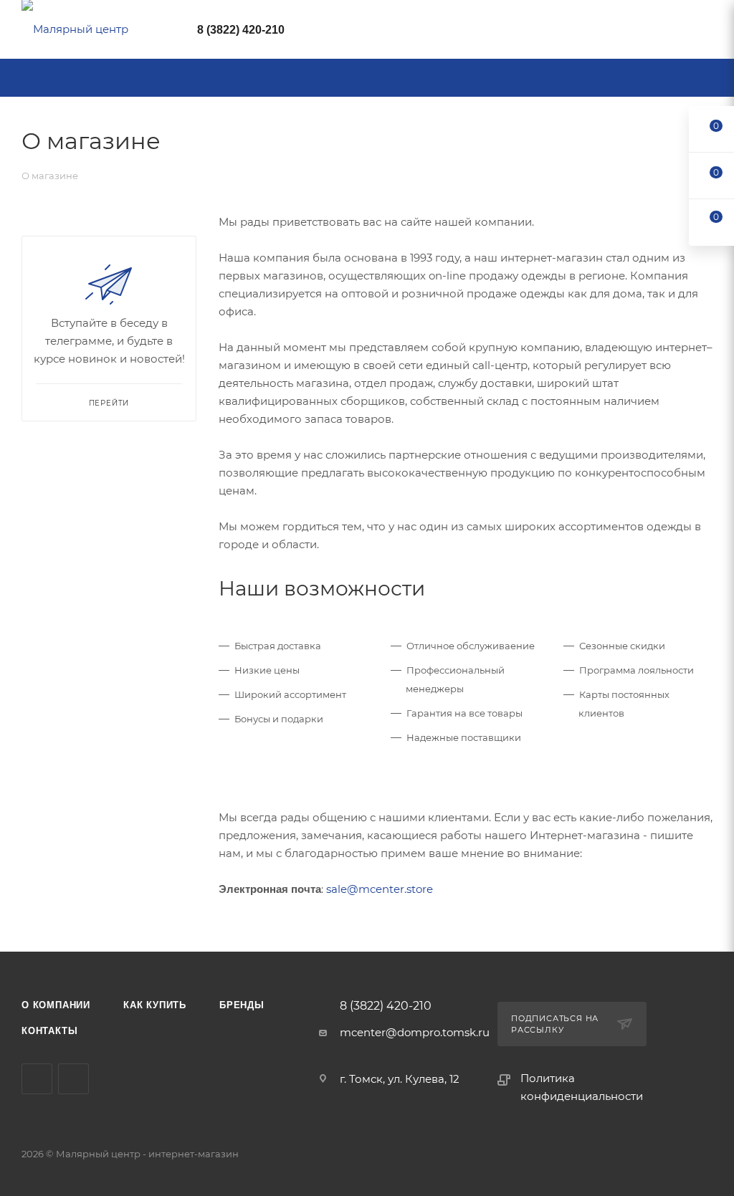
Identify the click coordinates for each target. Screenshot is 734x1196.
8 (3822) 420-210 (241, 30)
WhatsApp (73, 1078)
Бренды (241, 1005)
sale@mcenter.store (379, 889)
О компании (56, 1005)
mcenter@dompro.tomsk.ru (415, 1032)
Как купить (154, 1005)
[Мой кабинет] (706, 32)
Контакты (49, 1030)
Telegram (37, 1078)
